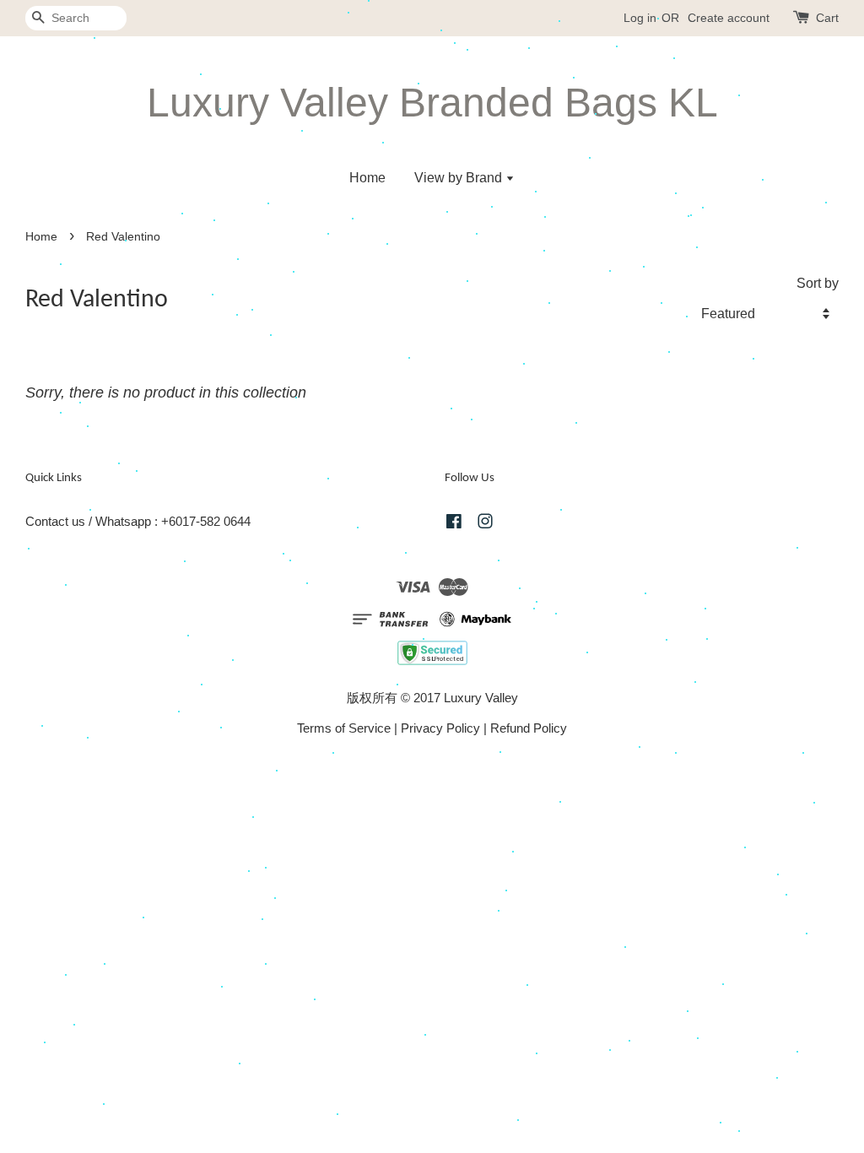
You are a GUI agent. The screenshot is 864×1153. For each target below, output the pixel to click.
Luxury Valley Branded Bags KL (432, 102)
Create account (729, 17)
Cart (827, 17)
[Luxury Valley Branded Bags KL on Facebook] (454, 524)
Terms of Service (344, 728)
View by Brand (459, 178)
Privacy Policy (440, 728)
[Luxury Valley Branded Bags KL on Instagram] (485, 524)
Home (367, 178)
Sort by (817, 282)
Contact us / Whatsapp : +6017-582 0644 (138, 521)
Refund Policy (528, 728)
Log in (640, 17)
